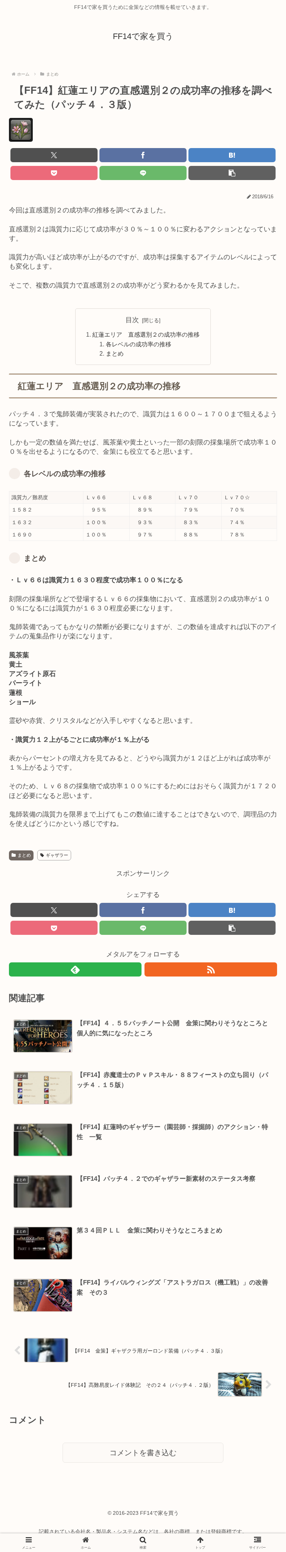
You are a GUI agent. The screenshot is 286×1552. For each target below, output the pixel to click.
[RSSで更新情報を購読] (210, 969)
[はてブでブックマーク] (232, 155)
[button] (232, 173)
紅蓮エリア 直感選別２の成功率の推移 (146, 334)
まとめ (115, 353)
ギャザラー (57, 855)
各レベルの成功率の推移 (138, 344)
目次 (132, 320)
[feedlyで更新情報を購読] (75, 969)
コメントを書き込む (143, 1453)
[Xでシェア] (54, 155)
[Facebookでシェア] (143, 155)
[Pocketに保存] (54, 173)
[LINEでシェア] (143, 173)
